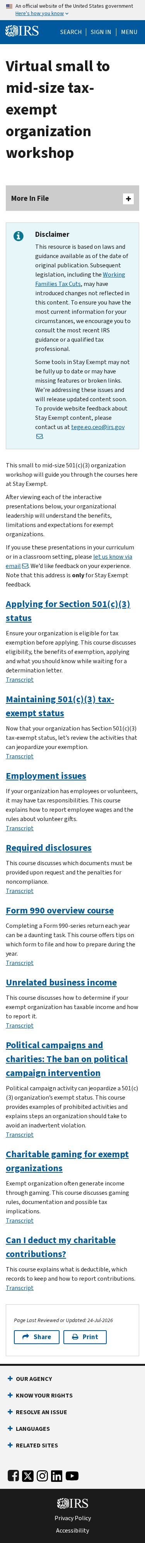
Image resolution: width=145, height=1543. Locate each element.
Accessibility (72, 1530)
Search (71, 32)
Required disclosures (49, 848)
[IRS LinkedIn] (57, 1474)
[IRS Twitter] (28, 1474)
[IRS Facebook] (13, 1474)
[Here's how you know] (72, 10)
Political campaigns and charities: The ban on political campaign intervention (67, 1059)
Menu (129, 32)
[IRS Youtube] (72, 1474)
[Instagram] (42, 1474)
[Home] (22, 30)
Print (90, 1337)
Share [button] (42, 1337)
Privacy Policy (73, 1518)
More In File (30, 198)
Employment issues (46, 776)
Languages (33, 1429)
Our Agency (34, 1379)
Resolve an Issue (41, 1412)
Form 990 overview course (60, 910)
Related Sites (37, 1445)
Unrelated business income (61, 982)
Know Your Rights (44, 1395)
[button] (101, 32)
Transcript (20, 680)
